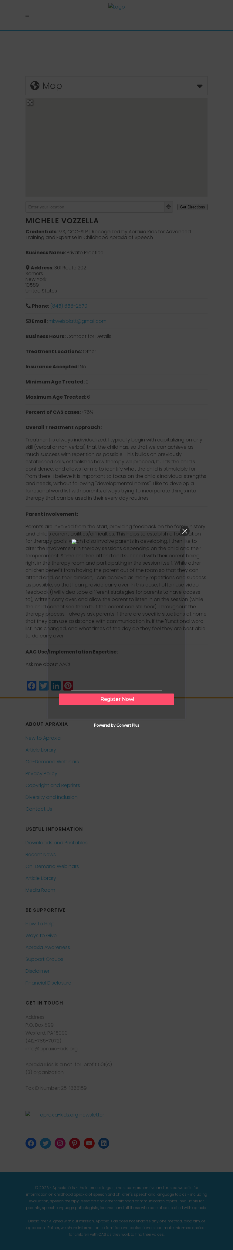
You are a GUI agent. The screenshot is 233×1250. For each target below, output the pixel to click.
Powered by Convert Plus (116, 725)
